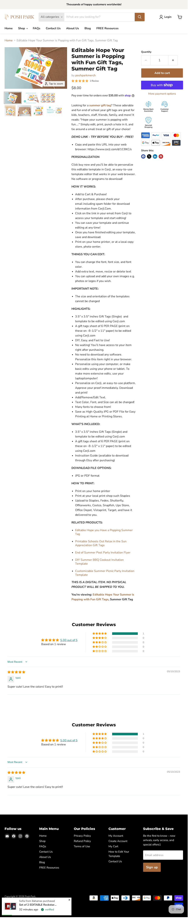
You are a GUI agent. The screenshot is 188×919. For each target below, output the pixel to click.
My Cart (113, 846)
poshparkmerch (85, 75)
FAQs (36, 28)
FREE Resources (107, 28)
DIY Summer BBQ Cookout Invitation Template (99, 562)
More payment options (162, 93)
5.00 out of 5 (69, 640)
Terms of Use (82, 846)
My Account (115, 836)
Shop (22, 28)
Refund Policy (82, 841)
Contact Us (53, 28)
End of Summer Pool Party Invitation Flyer (102, 553)
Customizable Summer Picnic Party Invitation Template (104, 573)
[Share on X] (149, 156)
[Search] (140, 17)
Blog (87, 28)
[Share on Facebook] (143, 156)
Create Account (117, 841)
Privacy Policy (82, 836)
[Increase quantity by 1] (173, 60)
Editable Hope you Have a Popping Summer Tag (104, 532)
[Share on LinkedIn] (155, 156)
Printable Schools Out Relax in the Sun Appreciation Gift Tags (100, 543)
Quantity (146, 51)
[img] (16, 672)
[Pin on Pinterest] (161, 156)
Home (9, 28)
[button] (100, 633)
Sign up (152, 867)
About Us (72, 28)
